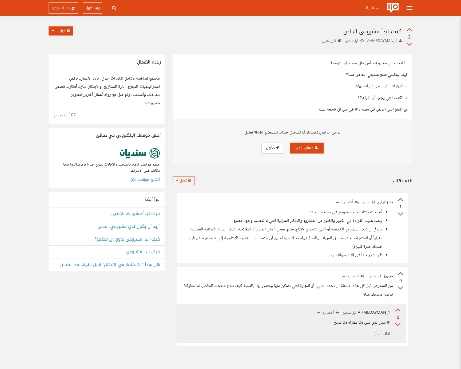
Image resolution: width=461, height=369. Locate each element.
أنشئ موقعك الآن (145, 179)
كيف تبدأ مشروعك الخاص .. (135, 214)
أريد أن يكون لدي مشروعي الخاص (128, 226)
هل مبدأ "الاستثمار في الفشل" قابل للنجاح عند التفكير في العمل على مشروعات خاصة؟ (106, 265)
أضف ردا (347, 202)
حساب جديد (305, 147)
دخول (271, 147)
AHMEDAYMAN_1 (382, 41)
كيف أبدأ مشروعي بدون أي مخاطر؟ (127, 239)
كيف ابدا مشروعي (143, 252)
